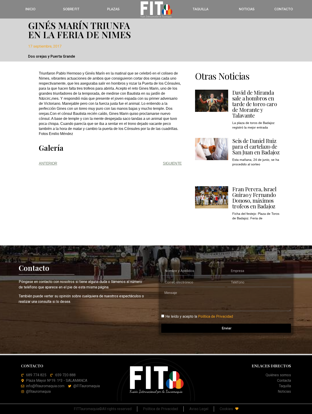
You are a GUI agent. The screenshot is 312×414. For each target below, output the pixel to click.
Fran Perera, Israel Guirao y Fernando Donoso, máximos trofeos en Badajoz (254, 197)
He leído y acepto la (199, 316)
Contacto (283, 9)
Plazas (113, 9)
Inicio (30, 9)
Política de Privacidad (215, 316)
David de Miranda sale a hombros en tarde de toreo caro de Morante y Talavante (254, 104)
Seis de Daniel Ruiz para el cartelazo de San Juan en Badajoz (255, 146)
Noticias (246, 9)
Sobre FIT (71, 9)
